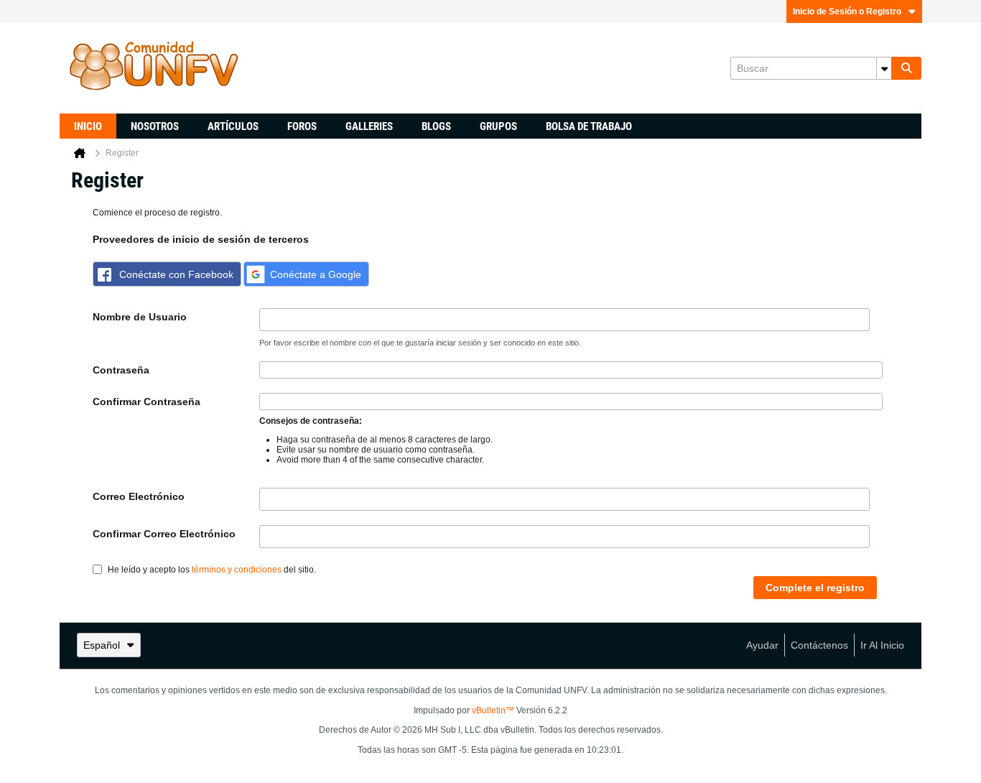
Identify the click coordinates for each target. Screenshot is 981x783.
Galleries (369, 126)
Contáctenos (819, 645)
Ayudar (762, 645)
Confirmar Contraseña (146, 401)
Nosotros (155, 126)
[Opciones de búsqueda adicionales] (884, 68)
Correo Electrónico (139, 496)
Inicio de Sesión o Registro (847, 11)
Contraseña (121, 370)
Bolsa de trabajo (589, 126)
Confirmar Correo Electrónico (164, 533)
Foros (302, 126)
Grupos (498, 126)
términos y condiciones (237, 570)
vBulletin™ (493, 710)
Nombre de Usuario (140, 317)
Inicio (88, 126)
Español (101, 645)
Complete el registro (815, 587)
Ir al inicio (882, 645)
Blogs (436, 126)
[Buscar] (906, 68)
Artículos (233, 126)
